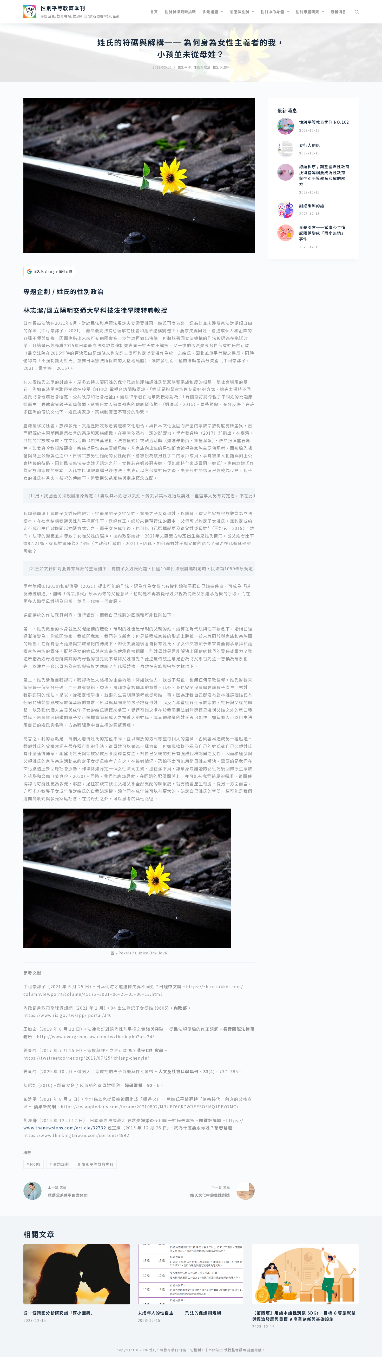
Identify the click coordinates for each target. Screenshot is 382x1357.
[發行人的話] (285, 149)
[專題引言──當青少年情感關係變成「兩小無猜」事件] (285, 232)
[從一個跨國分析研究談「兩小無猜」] (76, 1274)
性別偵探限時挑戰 (180, 11)
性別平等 (184, 67)
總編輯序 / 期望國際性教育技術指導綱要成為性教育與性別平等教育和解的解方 (324, 175)
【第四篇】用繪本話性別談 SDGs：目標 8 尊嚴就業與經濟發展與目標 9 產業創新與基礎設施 (304, 1316)
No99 (34, 1164)
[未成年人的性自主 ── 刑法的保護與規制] (191, 1274)
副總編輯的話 (311, 205)
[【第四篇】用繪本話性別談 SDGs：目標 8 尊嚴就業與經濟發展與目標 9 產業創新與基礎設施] (305, 1274)
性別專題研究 (307, 11)
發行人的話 (309, 145)
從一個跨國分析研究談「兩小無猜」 (59, 1313)
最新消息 (338, 11)
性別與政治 (202, 67)
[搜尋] (357, 12)
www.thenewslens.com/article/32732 (64, 1127)
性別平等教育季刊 (63, 8)
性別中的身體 (272, 11)
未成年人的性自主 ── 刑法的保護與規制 (179, 1313)
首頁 (154, 11)
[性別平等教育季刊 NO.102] (285, 126)
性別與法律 (221, 67)
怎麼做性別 (239, 11)
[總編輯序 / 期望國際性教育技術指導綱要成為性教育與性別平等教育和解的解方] (285, 172)
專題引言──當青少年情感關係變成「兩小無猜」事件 (322, 233)
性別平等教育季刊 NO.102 (324, 122)
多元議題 (210, 11)
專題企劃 (59, 1164)
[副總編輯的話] (285, 209)
